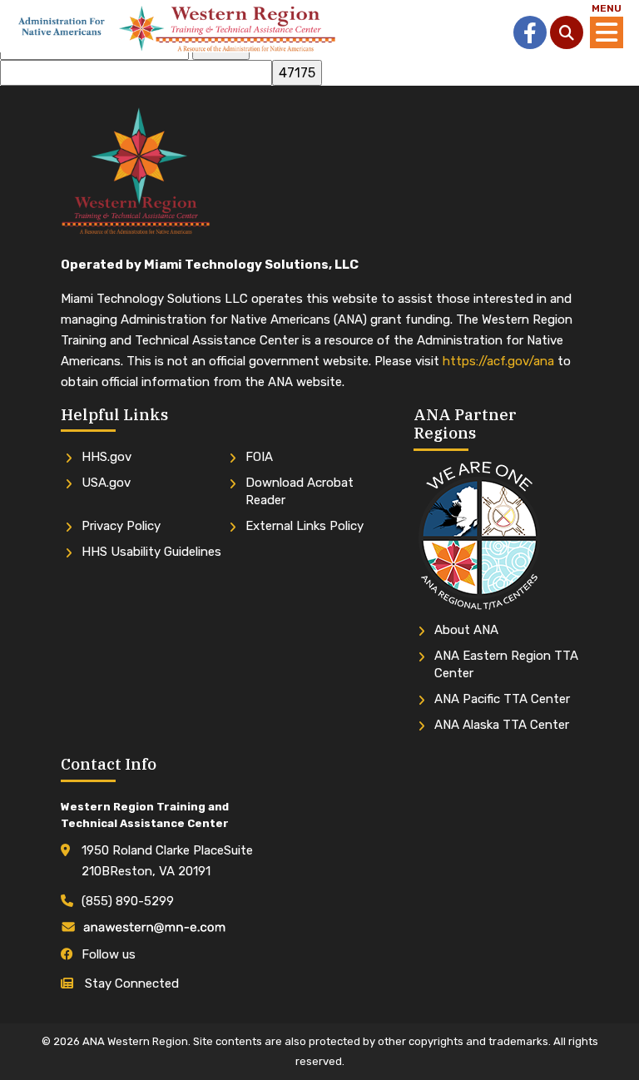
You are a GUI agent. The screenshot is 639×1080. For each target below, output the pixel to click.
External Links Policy (304, 525)
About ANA (466, 629)
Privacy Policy (121, 525)
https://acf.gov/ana (498, 361)
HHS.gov (106, 456)
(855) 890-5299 (128, 901)
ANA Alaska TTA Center (501, 724)
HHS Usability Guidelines (151, 551)
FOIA (259, 456)
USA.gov (106, 482)
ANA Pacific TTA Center (502, 698)
